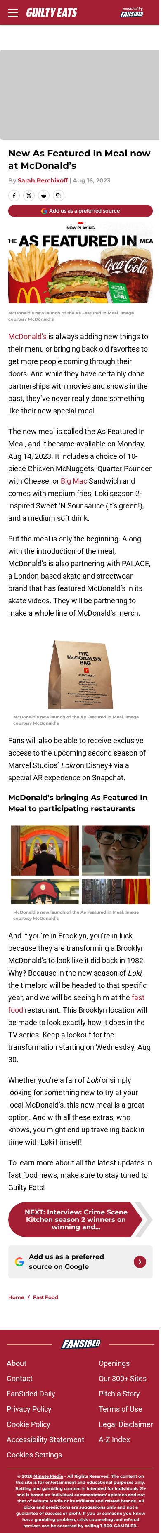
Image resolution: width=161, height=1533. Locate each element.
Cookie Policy (28, 1424)
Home (16, 1297)
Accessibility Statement (45, 1439)
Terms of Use (120, 1409)
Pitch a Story (119, 1393)
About (16, 1363)
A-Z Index (114, 1439)
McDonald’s (27, 336)
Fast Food (45, 1297)
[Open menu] (13, 12)
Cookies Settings (34, 1454)
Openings (114, 1363)
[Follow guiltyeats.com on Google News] (140, 1262)
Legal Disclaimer (126, 1424)
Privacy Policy (29, 1409)
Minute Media (48, 1476)
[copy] (58, 195)
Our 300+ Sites (123, 1378)
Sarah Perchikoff (43, 180)
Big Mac (74, 481)
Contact (20, 1378)
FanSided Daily (31, 1393)
